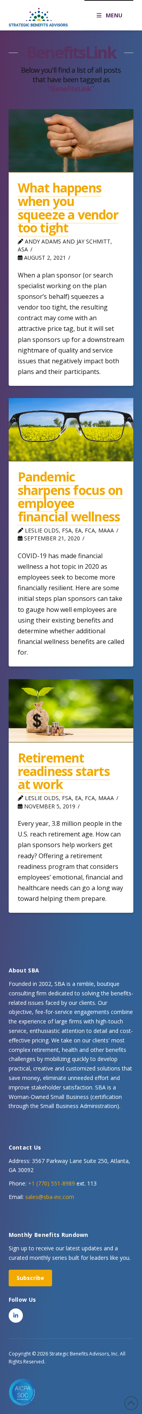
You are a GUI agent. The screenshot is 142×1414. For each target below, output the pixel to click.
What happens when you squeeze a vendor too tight (68, 207)
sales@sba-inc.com (49, 1197)
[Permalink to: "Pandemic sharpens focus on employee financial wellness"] (71, 429)
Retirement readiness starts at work (64, 771)
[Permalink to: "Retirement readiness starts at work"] (71, 710)
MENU (114, 15)
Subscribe (30, 1278)
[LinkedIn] (16, 1315)
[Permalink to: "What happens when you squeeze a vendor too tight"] (71, 140)
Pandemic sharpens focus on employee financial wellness (70, 496)
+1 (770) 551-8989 (51, 1183)
